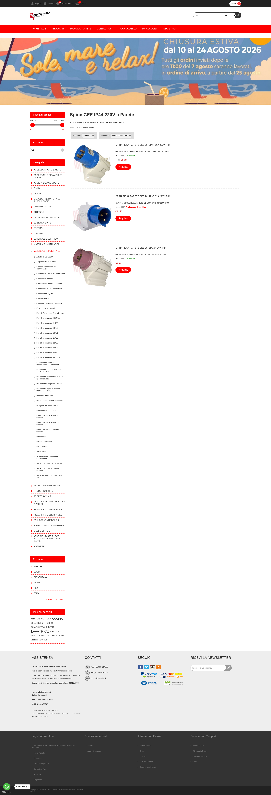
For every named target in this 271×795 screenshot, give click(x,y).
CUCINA (57, 618)
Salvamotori (41, 451)
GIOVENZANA (41, 577)
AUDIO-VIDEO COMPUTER (47, 183)
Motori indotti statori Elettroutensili (50, 401)
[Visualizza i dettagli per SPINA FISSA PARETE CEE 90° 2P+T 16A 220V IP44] (92, 165)
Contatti (90, 746)
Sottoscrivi (229, 668)
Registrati (38, 4)
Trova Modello (39, 753)
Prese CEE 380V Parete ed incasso (47, 423)
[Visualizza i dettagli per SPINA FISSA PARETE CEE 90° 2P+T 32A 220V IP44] (92, 216)
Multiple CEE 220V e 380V (47, 406)
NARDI (37, 582)
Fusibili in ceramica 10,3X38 (48, 318)
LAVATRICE (40, 631)
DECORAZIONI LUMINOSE (47, 217)
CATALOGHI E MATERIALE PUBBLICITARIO (47, 200)
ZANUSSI (44, 640)
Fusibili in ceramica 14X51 (47, 333)
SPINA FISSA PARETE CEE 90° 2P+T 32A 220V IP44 (142, 196)
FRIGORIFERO (38, 627)
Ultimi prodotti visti (199, 751)
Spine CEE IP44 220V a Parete (49, 463)
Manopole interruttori (44, 396)
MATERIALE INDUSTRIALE (47, 251)
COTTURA (39, 212)
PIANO (34, 636)
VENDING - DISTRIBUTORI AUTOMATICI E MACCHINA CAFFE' (47, 538)
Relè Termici (41, 446)
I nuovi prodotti (198, 746)
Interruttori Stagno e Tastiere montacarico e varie (48, 390)
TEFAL (37, 593)
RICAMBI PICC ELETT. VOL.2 (48, 515)
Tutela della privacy (41, 764)
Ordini (142, 751)
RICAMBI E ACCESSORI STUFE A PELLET (49, 502)
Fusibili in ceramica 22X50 (47, 343)
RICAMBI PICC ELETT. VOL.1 (48, 509)
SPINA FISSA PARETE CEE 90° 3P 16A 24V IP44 (140, 248)
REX (36, 588)
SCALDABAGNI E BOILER (46, 520)
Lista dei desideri (67, 4)
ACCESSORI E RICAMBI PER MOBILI (48, 176)
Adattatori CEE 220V (44, 257)
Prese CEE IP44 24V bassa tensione (47, 431)
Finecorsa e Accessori (45, 308)
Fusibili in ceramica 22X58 (47, 348)
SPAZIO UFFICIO (42, 531)
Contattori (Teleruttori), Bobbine (49, 303)
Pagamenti (38, 780)
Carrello (84, 4)
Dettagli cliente (145, 746)
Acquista (123, 167)
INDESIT (50, 627)
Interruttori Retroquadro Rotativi (49, 384)
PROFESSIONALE (43, 496)
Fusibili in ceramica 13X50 (47, 328)
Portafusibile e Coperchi (46, 410)
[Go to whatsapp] (6, 786)
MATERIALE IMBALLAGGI (46, 244)
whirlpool (34, 640)
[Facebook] (140, 667)
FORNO (49, 623)
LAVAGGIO (39, 233)
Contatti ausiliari (43, 298)
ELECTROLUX (37, 623)
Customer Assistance (148, 767)
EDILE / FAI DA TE (42, 223)
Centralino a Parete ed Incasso (49, 289)
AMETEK (38, 566)
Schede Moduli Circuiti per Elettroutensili (47, 457)
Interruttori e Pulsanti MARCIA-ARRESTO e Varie (49, 371)
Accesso (51, 4)
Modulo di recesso (94, 751)
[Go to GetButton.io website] (6, 792)
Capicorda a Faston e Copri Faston (50, 274)
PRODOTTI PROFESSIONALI (48, 485)
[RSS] (158, 667)
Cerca (238, 15)
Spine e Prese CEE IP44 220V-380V (49, 476)
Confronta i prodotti (200, 756)
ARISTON (35, 619)
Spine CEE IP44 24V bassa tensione (47, 469)
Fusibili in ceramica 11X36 (47, 323)
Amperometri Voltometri (46, 262)
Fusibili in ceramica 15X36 (47, 338)
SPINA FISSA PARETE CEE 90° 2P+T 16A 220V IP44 (142, 145)
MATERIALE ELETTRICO (46, 239)
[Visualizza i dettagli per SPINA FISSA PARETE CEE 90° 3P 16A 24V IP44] (92, 267)
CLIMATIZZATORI (42, 206)
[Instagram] (152, 667)
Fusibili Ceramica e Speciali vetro (50, 313)
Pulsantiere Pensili (44, 442)
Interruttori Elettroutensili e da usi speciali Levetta (50, 378)
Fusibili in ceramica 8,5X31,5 (48, 358)
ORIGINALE (55, 631)
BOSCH (37, 572)
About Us (37, 774)
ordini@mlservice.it (98, 678)
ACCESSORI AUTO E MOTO (48, 170)
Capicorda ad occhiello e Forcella (50, 284)
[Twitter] (146, 667)
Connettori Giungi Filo (45, 293)
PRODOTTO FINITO (43, 491)
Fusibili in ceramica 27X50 (47, 353)
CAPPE (37, 193)
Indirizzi (143, 756)
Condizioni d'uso (40, 769)
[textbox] (214, 15)
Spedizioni (38, 758)
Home (72, 123)
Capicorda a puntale (44, 279)
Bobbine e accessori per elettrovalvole (46, 268)
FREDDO (38, 228)
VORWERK (39, 546)
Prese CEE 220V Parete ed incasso (47, 416)
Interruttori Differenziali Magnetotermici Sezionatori (47, 364)
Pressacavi (41, 437)
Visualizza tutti (54, 600)
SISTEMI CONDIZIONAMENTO (49, 525)
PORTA (42, 636)
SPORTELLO (58, 636)
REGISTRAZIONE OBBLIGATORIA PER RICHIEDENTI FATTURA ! (53, 747)
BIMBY (37, 188)
